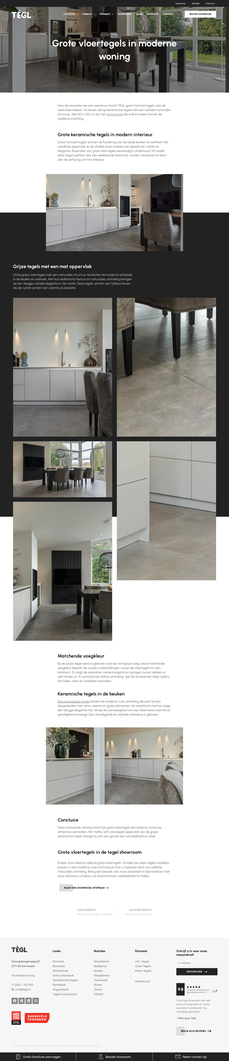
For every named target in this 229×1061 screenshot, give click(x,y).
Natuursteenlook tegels (74, 701)
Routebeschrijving (23, 975)
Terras (98, 989)
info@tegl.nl (22, 989)
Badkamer (100, 966)
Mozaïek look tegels (65, 980)
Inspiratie (152, 14)
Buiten (98, 985)
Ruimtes (87, 14)
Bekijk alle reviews (194, 1031)
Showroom (124, 14)
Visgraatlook (61, 989)
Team (139, 14)
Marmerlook (60, 970)
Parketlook (59, 985)
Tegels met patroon (65, 994)
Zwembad (100, 980)
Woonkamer (101, 961)
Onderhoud (142, 981)
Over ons (210, 3)
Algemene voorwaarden (85, 1045)
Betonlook (59, 966)
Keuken (98, 970)
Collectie (69, 14)
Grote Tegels (143, 966)
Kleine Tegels (143, 970)
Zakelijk (196, 3)
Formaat (105, 14)
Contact (168, 14)
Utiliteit (98, 994)
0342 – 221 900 (23, 985)
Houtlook (58, 961)
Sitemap (62, 1045)
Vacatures (180, 3)
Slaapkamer (102, 975)
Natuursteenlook (63, 975)
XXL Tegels (142, 961)
